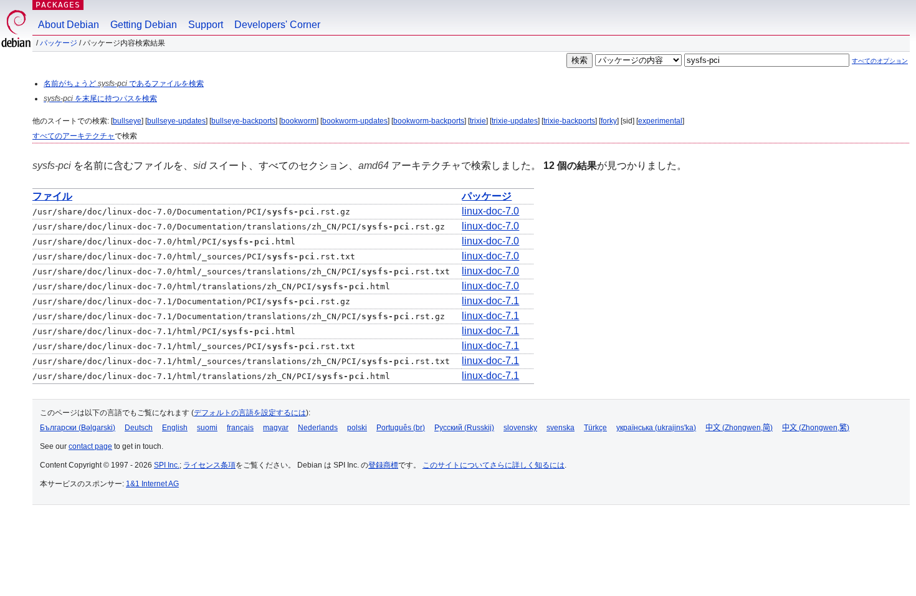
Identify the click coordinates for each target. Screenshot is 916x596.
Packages (58, 4)
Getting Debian (143, 24)
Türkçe (595, 427)
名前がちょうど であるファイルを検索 (124, 83)
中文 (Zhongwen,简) (739, 427)
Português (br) (400, 427)
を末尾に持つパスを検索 (100, 98)
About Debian (68, 24)
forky (609, 121)
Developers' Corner (277, 24)
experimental (660, 121)
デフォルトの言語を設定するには (250, 412)
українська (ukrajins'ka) (656, 427)
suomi (207, 427)
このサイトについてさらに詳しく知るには (493, 465)
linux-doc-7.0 (490, 211)
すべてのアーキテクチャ (73, 136)
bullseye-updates (176, 121)
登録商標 (383, 465)
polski (357, 427)
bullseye (127, 121)
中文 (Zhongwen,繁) (815, 427)
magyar (276, 427)
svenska (560, 427)
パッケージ (58, 43)
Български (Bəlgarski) (77, 427)
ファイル (52, 196)
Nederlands (318, 427)
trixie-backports (569, 121)
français (240, 427)
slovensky (520, 427)
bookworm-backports (428, 121)
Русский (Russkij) (464, 427)
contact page (90, 446)
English (175, 427)
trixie (478, 121)
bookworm (299, 121)
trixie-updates (515, 121)
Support (205, 24)
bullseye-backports (243, 121)
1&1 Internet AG (152, 483)
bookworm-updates (355, 121)
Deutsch (139, 427)
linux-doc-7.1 (490, 301)
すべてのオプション (880, 60)
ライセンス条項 (209, 465)
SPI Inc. (166, 465)
